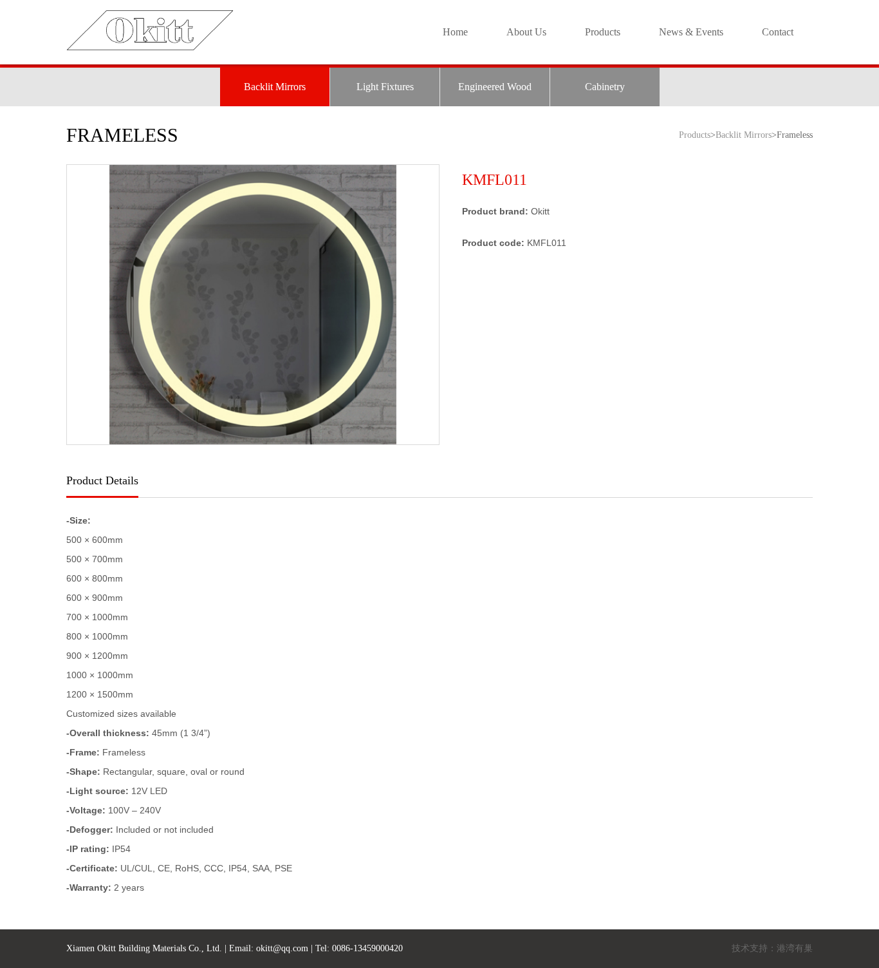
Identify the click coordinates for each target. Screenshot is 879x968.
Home (455, 31)
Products (602, 31)
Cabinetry (605, 86)
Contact (777, 31)
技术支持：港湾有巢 (772, 948)
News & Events (691, 31)
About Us (526, 31)
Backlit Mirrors (275, 86)
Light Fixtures (385, 86)
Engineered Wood (495, 86)
